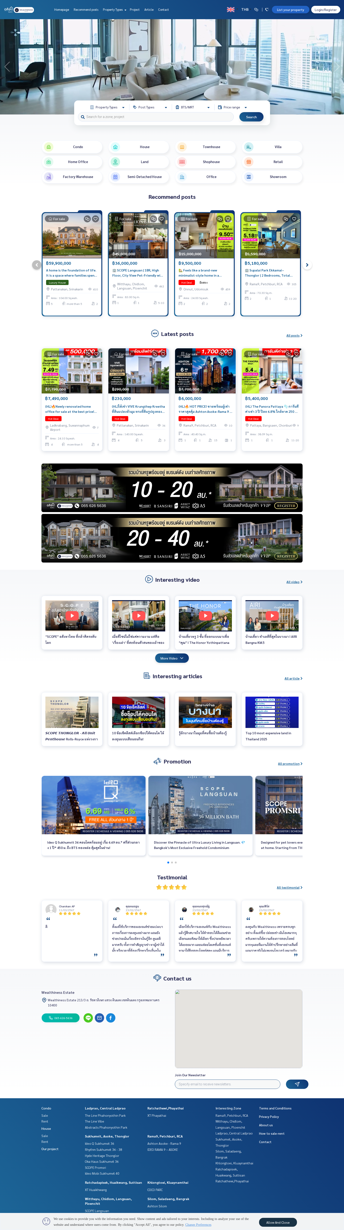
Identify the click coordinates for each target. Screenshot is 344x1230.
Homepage (61, 9)
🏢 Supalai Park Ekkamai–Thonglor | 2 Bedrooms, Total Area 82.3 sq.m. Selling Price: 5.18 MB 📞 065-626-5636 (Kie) (269, 273)
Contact (163, 9)
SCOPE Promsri (95, 1167)
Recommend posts (86, 9)
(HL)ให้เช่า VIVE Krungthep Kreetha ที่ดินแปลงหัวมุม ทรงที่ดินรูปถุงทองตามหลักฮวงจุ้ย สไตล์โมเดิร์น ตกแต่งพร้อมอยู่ (138, 409)
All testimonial (288, 887)
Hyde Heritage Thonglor (102, 1155)
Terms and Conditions (275, 1108)
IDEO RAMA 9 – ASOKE (162, 1149)
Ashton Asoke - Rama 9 (164, 1143)
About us (266, 1125)
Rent (44, 1121)
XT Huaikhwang (96, 1189)
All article (292, 678)
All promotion (289, 763)
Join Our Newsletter (190, 1075)
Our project (50, 1149)
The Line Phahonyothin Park (105, 1115)
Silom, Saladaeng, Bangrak (168, 1199)
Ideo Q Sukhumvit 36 (99, 1143)
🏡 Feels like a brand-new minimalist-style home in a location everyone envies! (199, 273)
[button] (337, 67)
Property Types (113, 9)
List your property (290, 9)
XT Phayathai (156, 1115)
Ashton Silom (157, 1206)
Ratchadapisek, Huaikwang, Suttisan (113, 1182)
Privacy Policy (269, 1116)
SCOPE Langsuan (97, 1211)
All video (293, 582)
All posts (293, 335)
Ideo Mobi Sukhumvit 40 (102, 1173)
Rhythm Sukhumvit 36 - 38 (103, 1149)
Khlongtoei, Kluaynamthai (167, 1182)
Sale (44, 1115)
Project (135, 9)
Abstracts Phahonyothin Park (106, 1127)
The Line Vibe (94, 1121)
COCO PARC (155, 1189)
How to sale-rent (272, 1133)
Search (251, 117)
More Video (169, 658)
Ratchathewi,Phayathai (165, 1108)
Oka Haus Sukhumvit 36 (102, 1161)
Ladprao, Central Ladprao (105, 1108)
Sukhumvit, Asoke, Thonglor (107, 1136)
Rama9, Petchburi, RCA (165, 1136)
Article (149, 9)
